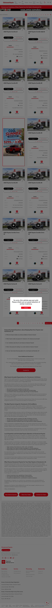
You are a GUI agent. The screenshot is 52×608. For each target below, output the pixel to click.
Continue (26, 307)
